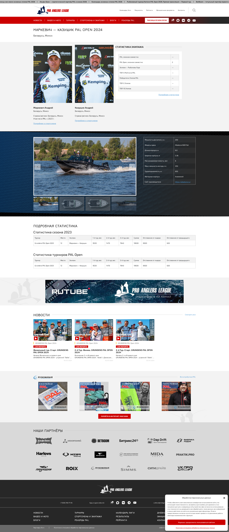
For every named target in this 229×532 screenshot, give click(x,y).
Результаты (139, 10)
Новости (37, 20)
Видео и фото (54, 20)
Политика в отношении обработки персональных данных (195, 528)
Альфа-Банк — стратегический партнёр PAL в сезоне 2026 (38, 2)
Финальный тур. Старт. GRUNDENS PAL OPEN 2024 (50, 351)
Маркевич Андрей (43, 107)
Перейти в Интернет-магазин (114, 416)
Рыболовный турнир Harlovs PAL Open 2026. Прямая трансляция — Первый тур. (134, 2)
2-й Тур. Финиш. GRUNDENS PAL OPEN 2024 (94, 351)
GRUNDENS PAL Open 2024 (45, 343)
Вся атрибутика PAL (188, 377)
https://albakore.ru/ (183, 182)
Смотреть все (190, 315)
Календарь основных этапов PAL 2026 (82, 2)
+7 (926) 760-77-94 (66, 503)
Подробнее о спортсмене (44, 123)
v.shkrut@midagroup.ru (161, 503)
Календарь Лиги (125, 10)
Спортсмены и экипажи (92, 20)
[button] (224, 498)
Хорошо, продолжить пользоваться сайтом (196, 522)
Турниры (70, 20)
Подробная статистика (169, 94)
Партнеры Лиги (38, 528)
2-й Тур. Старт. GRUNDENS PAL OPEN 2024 (134, 351)
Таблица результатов (157, 20)
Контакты (181, 10)
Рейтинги (149, 10)
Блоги (113, 20)
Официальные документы (165, 10)
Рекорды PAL (128, 20)
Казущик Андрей (84, 107)
